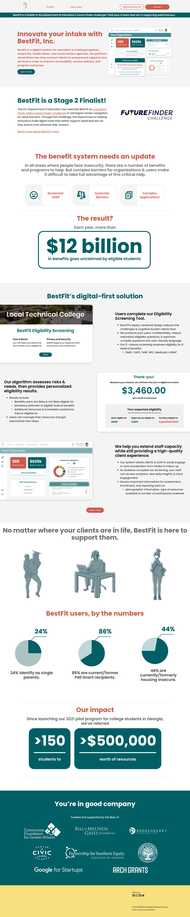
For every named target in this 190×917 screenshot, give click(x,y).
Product (50, 6)
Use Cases (75, 7)
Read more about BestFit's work (38, 131)
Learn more (26, 71)
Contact (157, 6)
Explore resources (132, 6)
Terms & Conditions (146, 909)
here (117, 15)
